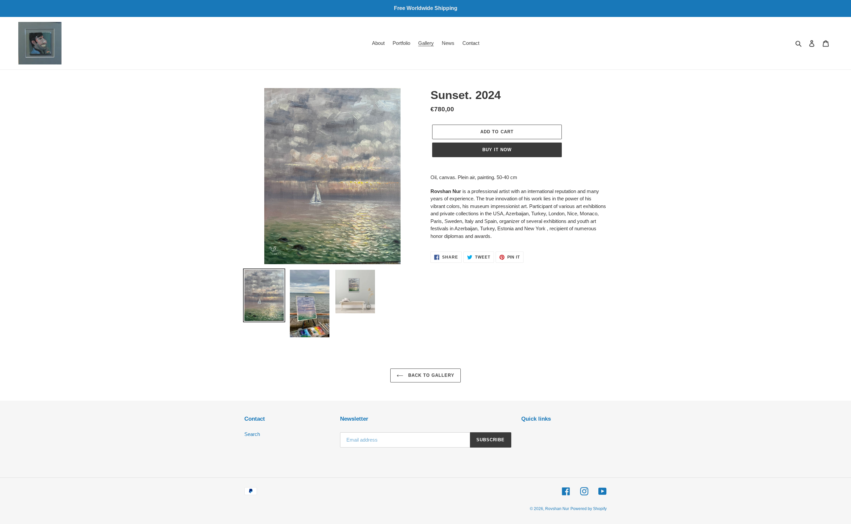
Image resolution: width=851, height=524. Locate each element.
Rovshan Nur (557, 508)
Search (252, 434)
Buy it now (497, 149)
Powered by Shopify (588, 508)
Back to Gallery (431, 375)
